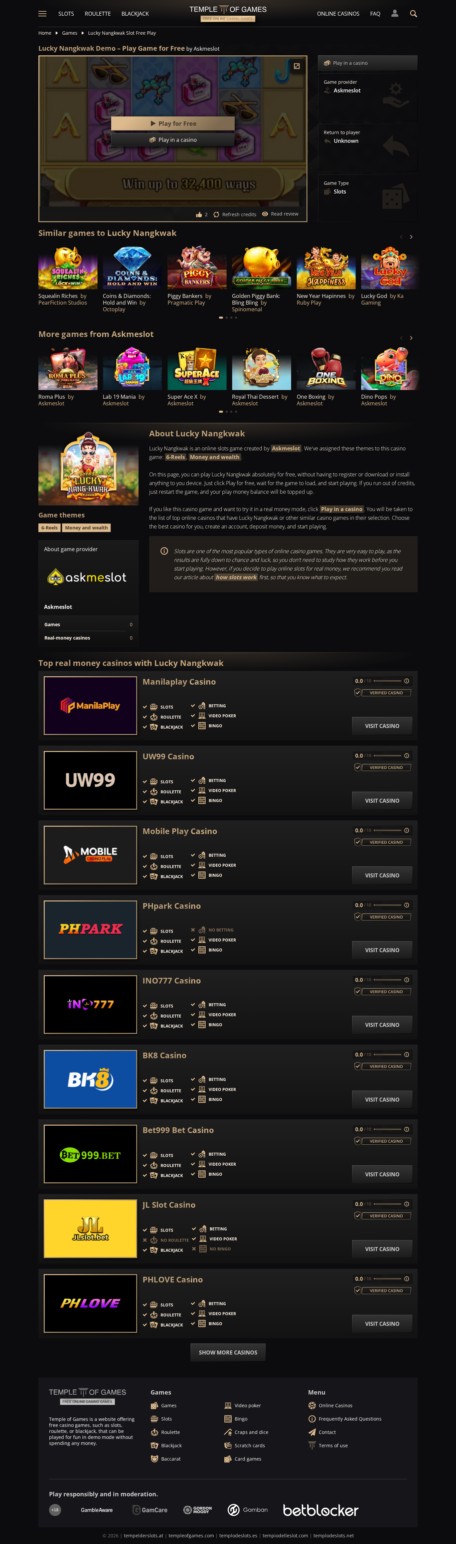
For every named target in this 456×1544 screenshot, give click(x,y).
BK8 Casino (165, 1055)
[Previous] (402, 237)
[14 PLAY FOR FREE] (326, 267)
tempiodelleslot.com (285, 1535)
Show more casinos (228, 1352)
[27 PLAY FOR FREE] (67, 267)
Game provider (340, 82)
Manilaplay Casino (179, 681)
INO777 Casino (172, 980)
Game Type (336, 183)
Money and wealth (215, 457)
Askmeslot (286, 448)
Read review (284, 214)
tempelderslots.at (143, 1535)
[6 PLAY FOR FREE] (132, 267)
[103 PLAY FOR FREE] (197, 267)
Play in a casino (350, 63)
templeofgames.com (191, 1535)
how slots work (236, 577)
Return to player (342, 132)
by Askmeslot (203, 48)
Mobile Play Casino (180, 831)
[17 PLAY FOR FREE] (197, 368)
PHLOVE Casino (173, 1279)
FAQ (375, 13)
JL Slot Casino (169, 1204)
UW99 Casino (168, 756)
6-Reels (175, 457)
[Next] (411, 237)
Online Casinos (338, 13)
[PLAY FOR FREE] (261, 267)
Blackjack (135, 13)
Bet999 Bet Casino (178, 1130)
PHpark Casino (172, 905)
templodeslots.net (333, 1535)
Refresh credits (239, 214)
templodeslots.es (238, 1535)
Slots (66, 13)
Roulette (98, 13)
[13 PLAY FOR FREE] (67, 368)
